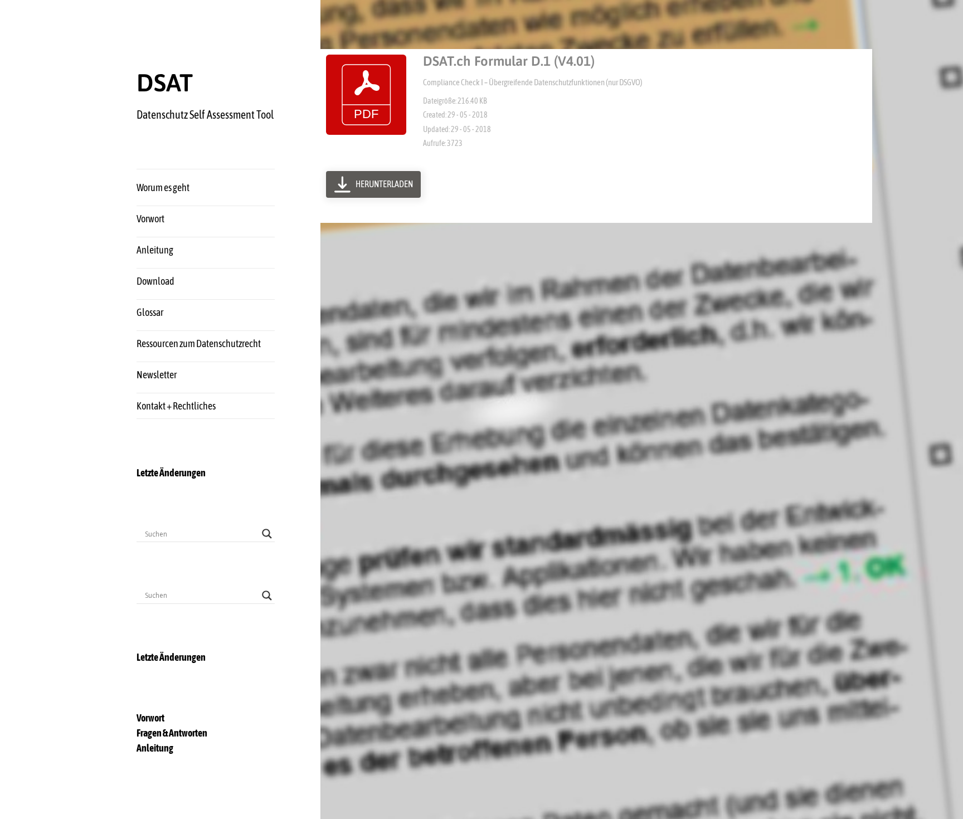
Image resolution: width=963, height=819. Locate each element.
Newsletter (157, 375)
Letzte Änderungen (171, 473)
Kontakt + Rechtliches (176, 406)
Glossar (150, 312)
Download (155, 281)
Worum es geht (163, 187)
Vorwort (150, 219)
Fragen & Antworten (172, 733)
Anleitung (155, 250)
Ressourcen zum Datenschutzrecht (199, 343)
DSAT (165, 82)
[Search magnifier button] (267, 534)
